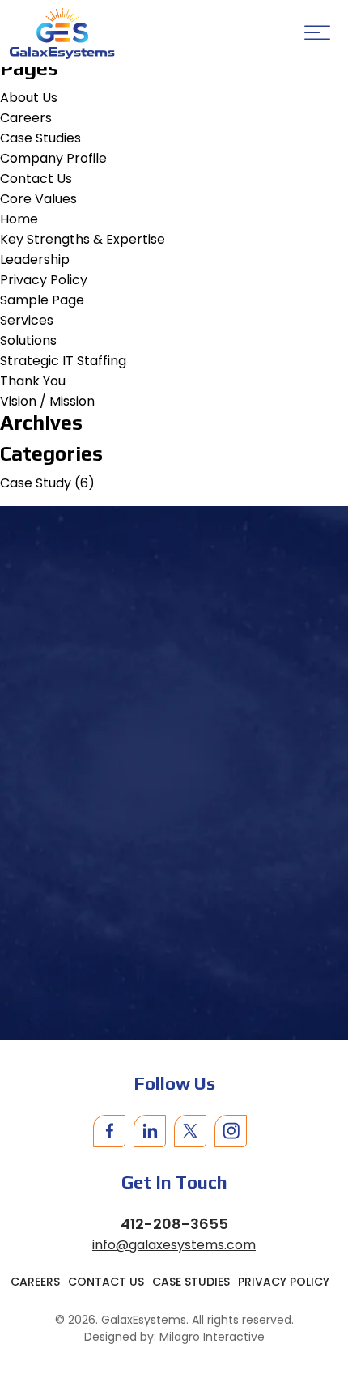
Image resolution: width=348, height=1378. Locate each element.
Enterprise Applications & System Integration (174, 910)
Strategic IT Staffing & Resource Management (174, 880)
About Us (28, 97)
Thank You (33, 381)
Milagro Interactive (212, 1337)
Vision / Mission (47, 401)
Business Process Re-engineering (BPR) (174, 1003)
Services (26, 320)
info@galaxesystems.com (174, 1245)
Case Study (35, 483)
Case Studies (40, 138)
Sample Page (42, 300)
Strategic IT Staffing (63, 360)
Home (19, 219)
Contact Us (36, 178)
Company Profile (53, 158)
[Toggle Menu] (317, 33)
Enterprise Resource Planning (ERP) (174, 973)
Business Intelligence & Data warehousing (174, 940)
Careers (26, 117)
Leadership (35, 259)
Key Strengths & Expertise (82, 239)
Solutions (28, 340)
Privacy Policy (43, 279)
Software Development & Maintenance (174, 1033)
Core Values (38, 198)
